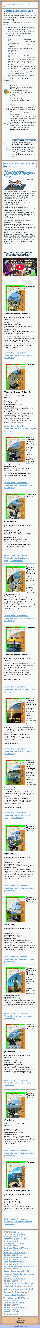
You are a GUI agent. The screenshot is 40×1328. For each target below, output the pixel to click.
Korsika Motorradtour (13, 1262)
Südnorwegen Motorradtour (16, 1257)
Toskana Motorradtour (14, 1302)
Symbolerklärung (20, 1320)
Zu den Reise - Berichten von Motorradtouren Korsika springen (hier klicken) (18, 1221)
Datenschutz (20, 1322)
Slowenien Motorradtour (14, 1307)
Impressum (21, 1318)
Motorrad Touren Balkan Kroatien (19, 1274)
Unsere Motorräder (12, 1312)
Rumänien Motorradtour (14, 1253)
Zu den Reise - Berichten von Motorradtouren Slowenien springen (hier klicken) (19, 1082)
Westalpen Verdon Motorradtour (18, 1266)
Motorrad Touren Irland (14, 1279)
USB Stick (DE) (22, 4)
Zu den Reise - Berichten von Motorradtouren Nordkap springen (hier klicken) (18, 751)
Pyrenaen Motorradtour (14, 1234)
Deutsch (30, 4)
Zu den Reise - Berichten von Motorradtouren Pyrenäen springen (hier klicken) (19, 888)
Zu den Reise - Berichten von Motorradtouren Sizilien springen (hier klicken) (18, 485)
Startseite (13, 4)
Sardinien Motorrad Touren (16, 1248)
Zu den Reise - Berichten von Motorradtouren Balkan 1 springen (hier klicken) (18, 355)
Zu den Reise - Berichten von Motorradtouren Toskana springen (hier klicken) (18, 1016)
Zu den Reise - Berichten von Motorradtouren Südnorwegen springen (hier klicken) (17, 815)
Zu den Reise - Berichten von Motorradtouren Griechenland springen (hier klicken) (16, 558)
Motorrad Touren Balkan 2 (15, 1239)
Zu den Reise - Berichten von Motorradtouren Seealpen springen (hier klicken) (19, 618)
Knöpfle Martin (23, 1326)
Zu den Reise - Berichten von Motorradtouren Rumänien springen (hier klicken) (19, 959)
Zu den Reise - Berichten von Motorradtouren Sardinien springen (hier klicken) (19, 1153)
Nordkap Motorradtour (14, 1243)
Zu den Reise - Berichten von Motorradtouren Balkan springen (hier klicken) (20, 428)
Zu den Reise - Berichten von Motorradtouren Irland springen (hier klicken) (19, 689)
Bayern (6, 1271)
